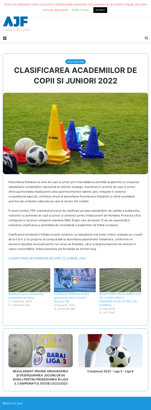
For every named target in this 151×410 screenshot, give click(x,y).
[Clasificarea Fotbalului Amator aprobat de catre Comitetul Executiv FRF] (75, 280)
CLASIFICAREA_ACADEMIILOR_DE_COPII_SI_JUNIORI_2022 (47, 258)
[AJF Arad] (16, 17)
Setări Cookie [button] (80, 10)
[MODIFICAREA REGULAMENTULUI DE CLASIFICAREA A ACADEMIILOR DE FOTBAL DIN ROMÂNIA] (120, 280)
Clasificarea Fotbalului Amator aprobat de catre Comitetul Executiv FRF (71, 297)
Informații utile (75, 61)
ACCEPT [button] (100, 9)
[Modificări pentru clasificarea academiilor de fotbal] (29, 280)
